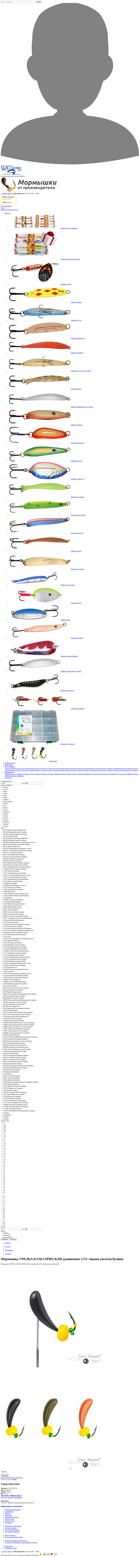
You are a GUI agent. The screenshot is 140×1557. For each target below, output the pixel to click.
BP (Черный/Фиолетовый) (12, 861)
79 (4, 1205)
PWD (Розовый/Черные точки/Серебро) (17, 1049)
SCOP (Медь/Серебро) (11, 1084)
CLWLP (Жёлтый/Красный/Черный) (16, 896)
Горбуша (6, 822)
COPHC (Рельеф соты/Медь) (13, 900)
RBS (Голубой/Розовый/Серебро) (14, 1057)
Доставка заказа (45, 774)
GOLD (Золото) (8, 971)
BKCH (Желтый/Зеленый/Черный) (15, 838)
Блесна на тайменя (28, 770)
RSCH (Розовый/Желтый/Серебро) (15, 1068)
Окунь (5, 789)
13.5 (4, 1143)
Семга (5, 810)
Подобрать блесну (12, 210)
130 (4, 1145)
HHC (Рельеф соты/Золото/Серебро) (15, 988)
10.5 (4, 1125)
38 (4, 1178)
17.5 (4, 1160)
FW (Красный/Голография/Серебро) (15, 932)
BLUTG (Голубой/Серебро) (12, 852)
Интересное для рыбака (13, 1526)
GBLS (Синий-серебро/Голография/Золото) (18, 939)
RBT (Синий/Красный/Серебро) (14, 1059)
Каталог (8, 213)
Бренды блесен (10, 1535)
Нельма (6, 820)
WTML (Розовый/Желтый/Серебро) (15, 1107)
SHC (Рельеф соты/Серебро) (13, 1088)
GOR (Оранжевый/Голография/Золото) (17, 973)
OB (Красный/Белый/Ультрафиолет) (15, 1016)
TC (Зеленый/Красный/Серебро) (14, 1100)
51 (4, 1186)
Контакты (8, 778)
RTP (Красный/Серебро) (11, 1070)
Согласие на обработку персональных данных (21, 1542)
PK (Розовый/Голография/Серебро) (15, 1039)
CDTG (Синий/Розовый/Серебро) (15, 877)
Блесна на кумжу (41, 770)
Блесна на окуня (23, 768)
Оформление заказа (12, 1517)
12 (4, 1139)
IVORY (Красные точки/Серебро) (15, 1002)
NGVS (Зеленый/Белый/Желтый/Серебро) (18, 1012)
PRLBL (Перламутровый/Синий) (14, 1045)
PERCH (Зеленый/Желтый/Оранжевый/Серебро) (20, 1037)
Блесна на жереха (71, 768)
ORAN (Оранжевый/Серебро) (13, 1020)
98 (4, 1225)
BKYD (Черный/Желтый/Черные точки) (17, 848)
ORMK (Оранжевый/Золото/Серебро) (16, 1033)
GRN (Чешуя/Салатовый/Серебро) (15, 984)
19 (4, 1164)
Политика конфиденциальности (16, 1541)
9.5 (4, 1221)
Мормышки (9, 765)
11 (4, 1133)
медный (6, 1113)
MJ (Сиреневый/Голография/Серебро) (16, 1008)
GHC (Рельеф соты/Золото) (12, 943)
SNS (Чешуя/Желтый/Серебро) (14, 1094)
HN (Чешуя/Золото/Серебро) (13, 990)
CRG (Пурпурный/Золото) (12, 906)
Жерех (5, 797)
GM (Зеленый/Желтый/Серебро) (14, 965)
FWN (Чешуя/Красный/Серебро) (14, 934)
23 (4, 1168)
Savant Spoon (7, 1237)
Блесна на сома (125, 768)
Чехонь (5, 824)
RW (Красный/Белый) (11, 1072)
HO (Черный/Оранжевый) (12, 992)
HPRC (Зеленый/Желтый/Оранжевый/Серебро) (19, 994)
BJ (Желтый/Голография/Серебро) (15, 834)
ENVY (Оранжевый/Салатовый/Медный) (17, 918)
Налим (5, 804)
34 (4, 1176)
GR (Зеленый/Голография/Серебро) (15, 975)
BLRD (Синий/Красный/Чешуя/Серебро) (17, 850)
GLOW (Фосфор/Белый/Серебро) (14, 959)
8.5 (4, 1209)
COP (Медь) (7, 898)
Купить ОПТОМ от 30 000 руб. (12, 1478)
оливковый (7, 1115)
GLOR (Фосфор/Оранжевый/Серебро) (16, 957)
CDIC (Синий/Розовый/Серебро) (14, 873)
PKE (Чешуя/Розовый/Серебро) (14, 1043)
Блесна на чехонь (119, 770)
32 (4, 1174)
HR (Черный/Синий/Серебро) (13, 998)
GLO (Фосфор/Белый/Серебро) (14, 955)
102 (4, 1129)
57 (4, 1188)
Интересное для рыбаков (106, 774)
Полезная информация (84, 774)
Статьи (95, 774)
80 (4, 1211)
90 (4, 1223)
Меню (3, 210)
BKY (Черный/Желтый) (11, 846)
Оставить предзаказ (23, 774)
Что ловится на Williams (124, 774)
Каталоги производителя (13, 1537)
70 (4, 1196)
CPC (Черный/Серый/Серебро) (14, 904)
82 (4, 1213)
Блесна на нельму (77, 770)
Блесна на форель (11, 768)
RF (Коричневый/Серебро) (12, 1063)
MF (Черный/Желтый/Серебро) (14, 1004)
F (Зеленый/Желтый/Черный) (13, 920)
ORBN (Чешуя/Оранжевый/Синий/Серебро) (18, 1025)
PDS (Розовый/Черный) (11, 1035)
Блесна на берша (58, 768)
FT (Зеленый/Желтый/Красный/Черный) (17, 928)
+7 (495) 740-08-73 (7, 193)
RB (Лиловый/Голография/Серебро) (15, 1055)
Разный (6, 1117)
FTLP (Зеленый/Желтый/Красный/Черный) (18, 930)
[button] (68, 1468)
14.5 (4, 1149)
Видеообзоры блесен (12, 1530)
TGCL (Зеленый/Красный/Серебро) (15, 1102)
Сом (4, 806)
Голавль (6, 799)
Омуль (5, 818)
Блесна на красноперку (99, 768)
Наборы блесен (10, 763)
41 (4, 1180)
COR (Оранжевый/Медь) (12, 902)
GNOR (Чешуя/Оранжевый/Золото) (15, 969)
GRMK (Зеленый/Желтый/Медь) (14, 982)
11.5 (4, 1135)
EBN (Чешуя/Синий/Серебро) (13, 914)
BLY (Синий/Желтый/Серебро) (14, 855)
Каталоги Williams (17, 776)
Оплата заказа (35, 774)
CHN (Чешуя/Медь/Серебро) (13, 889)
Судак (5, 793)
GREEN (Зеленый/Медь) (11, 980)
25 (4, 1170)
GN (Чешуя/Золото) (10, 967)
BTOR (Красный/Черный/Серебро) (15, 865)
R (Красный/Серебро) (10, 1053)
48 (4, 1182)
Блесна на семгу (15, 770)
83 (4, 1215)
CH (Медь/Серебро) (10, 883)
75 (4, 1201)
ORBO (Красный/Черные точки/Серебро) (17, 1027)
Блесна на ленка (53, 770)
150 (4, 1153)
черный (6, 1119)
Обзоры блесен (10, 774)
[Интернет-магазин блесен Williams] (11, 174)
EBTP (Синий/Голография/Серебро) (15, 916)
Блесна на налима (113, 768)
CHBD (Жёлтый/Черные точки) (14, 885)
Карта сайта (9, 1546)
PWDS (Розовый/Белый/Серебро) (15, 1051)
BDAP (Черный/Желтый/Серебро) (15, 832)
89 (4, 1217)
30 (4, 1172)
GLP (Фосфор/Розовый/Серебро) (14, 961)
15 (4, 1151)
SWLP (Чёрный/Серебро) (12, 1098)
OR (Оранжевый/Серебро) (12, 1018)
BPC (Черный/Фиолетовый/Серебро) (16, 863)
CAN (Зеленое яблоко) (11, 871)
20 (4, 1166)
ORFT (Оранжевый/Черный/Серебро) (16, 1029)
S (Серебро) (7, 1074)
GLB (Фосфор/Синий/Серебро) (14, 945)
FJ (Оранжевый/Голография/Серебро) (16, 924)
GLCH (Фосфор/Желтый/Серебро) (15, 949)
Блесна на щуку (34, 768)
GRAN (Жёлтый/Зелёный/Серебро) (15, 977)
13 (4, 1141)
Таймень (6, 812)
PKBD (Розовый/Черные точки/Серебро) (17, 1041)
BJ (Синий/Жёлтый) (10, 836)
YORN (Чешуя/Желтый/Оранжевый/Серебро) (19, 1111)
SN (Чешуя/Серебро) (10, 1090)
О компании (9, 1511)
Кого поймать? (10, 767)
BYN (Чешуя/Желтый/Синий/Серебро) (16, 867)
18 (4, 1162)
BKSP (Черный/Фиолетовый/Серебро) (16, 844)
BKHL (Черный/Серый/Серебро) (14, 840)
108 (4, 1131)
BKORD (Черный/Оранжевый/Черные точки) (19, 842)
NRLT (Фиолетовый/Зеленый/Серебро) (17, 1014)
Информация (9, 772)
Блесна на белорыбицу (91, 770)
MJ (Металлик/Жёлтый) (11, 1006)
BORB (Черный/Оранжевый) (13, 859)
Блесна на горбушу (106, 770)
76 (4, 1203)
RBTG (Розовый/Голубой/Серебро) (15, 1061)
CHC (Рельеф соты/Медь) (12, 887)
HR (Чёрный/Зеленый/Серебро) (14, 996)
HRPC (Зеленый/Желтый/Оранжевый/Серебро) (19, 1000)
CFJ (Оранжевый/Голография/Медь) (15, 879)
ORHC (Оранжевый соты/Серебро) (15, 1031)
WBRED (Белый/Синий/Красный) (15, 1104)
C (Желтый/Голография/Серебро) (14, 869)
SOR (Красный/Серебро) (12, 1096)
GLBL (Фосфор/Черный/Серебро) (15, 947)
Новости (8, 1513)
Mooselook (7, 1235)
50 (4, 1184)
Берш (5, 795)
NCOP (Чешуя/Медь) (10, 1010)
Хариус (6, 826)
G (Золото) (7, 936)
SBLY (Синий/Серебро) (11, 1078)
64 (4, 1190)
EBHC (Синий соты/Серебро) (13, 912)
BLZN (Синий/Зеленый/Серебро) (15, 857)
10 (4, 1123)
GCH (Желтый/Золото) (11, 941)
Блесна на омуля (64, 770)
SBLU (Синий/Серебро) (11, 1076)
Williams (6, 1233)
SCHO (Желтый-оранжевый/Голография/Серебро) (20, 1082)
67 (4, 1192)
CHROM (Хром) (9, 891)
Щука (5, 791)
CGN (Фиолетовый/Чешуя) (12, 881)
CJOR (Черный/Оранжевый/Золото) (15, 893)
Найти (39, 2)
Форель (6, 787)
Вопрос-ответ (71, 774)
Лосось (5, 808)
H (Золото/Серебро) (10, 986)
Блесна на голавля (83, 768)
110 (4, 1137)
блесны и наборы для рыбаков (11, 1496)
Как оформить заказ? (59, 774)
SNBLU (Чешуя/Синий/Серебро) (14, 1092)
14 (4, 1147)
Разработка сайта (11, 1548)
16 (4, 1155)
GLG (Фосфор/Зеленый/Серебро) (14, 953)
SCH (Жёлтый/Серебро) (11, 1080)
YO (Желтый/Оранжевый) (12, 1109)
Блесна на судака (46, 768)
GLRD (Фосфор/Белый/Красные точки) (17, 963)
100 (4, 1127)
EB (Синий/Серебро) (10, 910)
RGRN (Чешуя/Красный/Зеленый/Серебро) (18, 1066)
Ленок (5, 816)
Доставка (8, 1523)
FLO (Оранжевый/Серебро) (13, 926)
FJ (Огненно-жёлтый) (10, 922)
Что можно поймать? (12, 1532)
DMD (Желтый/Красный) (12, 908)
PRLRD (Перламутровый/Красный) (15, 1047)
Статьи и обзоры (11, 1528)
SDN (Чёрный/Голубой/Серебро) (14, 1086)
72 (4, 1199)
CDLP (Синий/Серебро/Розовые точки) (17, 875)
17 (4, 1158)
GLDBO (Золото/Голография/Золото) (16, 951)
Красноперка (7, 801)
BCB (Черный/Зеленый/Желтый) (14, 830)
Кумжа (5, 814)
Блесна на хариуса (132, 770)
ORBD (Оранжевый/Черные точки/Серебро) (18, 1023)
